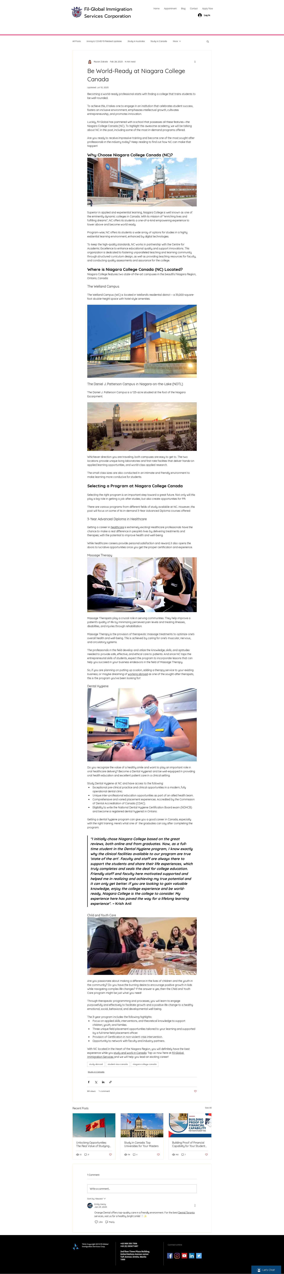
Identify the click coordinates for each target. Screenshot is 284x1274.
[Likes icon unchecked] (96, 1222)
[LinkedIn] (191, 1255)
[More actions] (195, 61)
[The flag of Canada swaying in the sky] (94, 1125)
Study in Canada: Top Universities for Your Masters (141, 1144)
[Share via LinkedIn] (103, 1082)
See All (208, 1107)
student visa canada (118, 1064)
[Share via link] (110, 1082)
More (175, 41)
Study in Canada (159, 41)
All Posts (76, 41)
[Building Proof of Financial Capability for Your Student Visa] (190, 1125)
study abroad (96, 1064)
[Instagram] (177, 1255)
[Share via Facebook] (88, 1082)
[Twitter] (199, 1255)
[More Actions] (195, 1205)
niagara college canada (144, 1064)
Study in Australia (136, 41)
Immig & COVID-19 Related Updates (104, 41)
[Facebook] (170, 1255)
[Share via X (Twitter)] (96, 1082)
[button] (207, 41)
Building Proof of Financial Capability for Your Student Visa (188, 1144)
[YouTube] (184, 1255)
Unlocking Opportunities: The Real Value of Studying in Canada (92, 1144)
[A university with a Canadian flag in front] (142, 1125)
